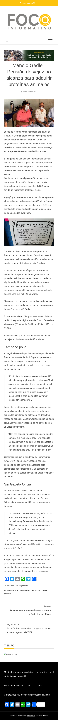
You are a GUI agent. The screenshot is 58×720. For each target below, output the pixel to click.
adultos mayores (27, 590)
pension (7, 594)
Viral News (31, 716)
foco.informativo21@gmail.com (35, 695)
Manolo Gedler (41, 590)
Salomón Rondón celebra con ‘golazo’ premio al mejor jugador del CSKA (28, 628)
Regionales (23, 585)
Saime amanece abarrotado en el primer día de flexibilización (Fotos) (30, 610)
